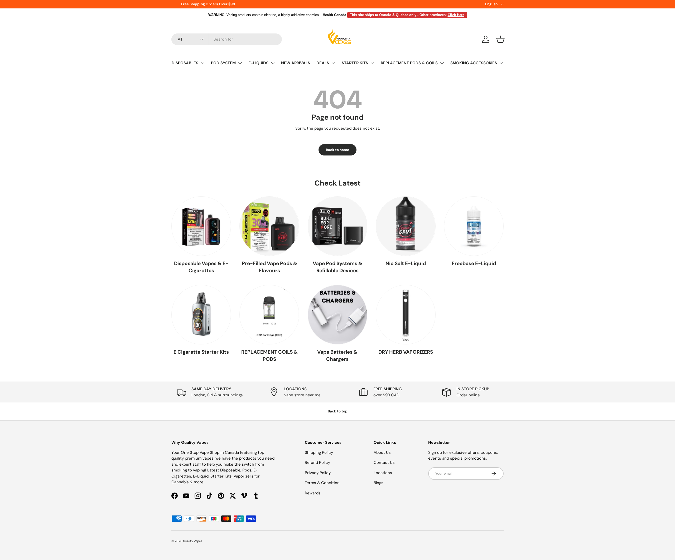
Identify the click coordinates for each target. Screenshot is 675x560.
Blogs (378, 482)
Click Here (456, 15)
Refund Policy (317, 462)
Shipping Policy (319, 452)
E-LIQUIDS (258, 63)
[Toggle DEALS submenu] (333, 63)
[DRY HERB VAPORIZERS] (405, 314)
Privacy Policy (318, 472)
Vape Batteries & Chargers (337, 355)
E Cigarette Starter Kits (201, 352)
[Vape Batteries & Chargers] (337, 314)
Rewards (313, 493)
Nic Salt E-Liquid (405, 263)
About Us (382, 452)
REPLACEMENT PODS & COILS (409, 63)
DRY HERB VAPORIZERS (405, 352)
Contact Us (384, 462)
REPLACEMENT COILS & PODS (269, 355)
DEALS (322, 63)
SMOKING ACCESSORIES (473, 63)
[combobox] (226, 39)
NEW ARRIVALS (295, 63)
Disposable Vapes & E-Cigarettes (201, 267)
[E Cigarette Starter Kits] (201, 314)
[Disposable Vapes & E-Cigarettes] (201, 226)
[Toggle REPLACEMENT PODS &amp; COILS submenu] (442, 63)
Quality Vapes (192, 541)
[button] (500, 39)
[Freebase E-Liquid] (473, 226)
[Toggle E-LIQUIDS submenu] (272, 63)
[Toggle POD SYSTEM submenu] (240, 63)
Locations (383, 472)
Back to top (338, 411)
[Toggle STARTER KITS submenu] (372, 63)
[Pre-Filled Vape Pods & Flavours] (269, 226)
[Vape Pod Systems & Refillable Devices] (337, 226)
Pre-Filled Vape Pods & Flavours (269, 267)
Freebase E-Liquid (474, 263)
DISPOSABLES (185, 63)
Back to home (337, 150)
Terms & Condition (322, 482)
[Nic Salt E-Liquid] (405, 226)
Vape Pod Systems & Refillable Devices (337, 267)
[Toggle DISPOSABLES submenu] (202, 63)
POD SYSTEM (223, 63)
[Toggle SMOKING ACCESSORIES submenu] (501, 63)
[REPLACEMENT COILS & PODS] (269, 314)
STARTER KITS (355, 63)
